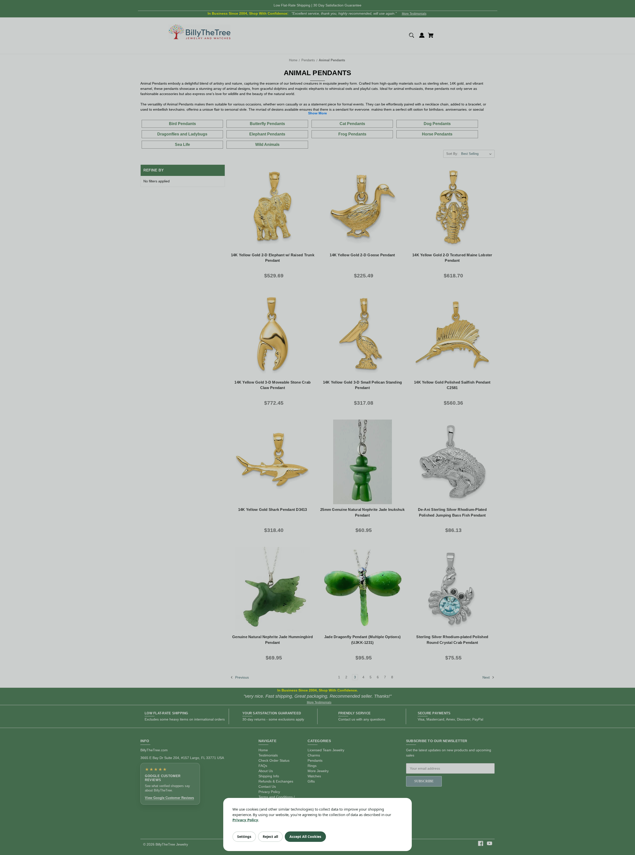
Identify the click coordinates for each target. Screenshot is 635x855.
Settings (244, 836)
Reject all (270, 836)
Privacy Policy (245, 819)
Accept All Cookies (305, 836)
